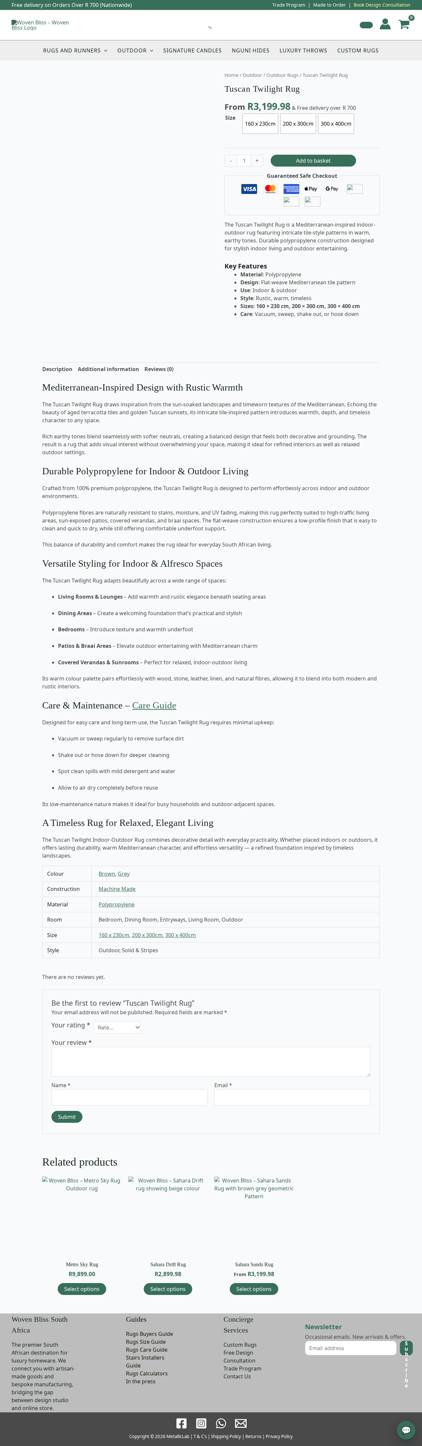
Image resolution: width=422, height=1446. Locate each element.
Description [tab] (57, 369)
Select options (82, 1289)
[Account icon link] (385, 24)
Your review (71, 1042)
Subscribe (406, 1348)
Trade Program (288, 5)
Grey (124, 873)
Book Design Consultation (382, 5)
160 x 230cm (114, 935)
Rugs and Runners (72, 50)
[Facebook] (181, 1423)
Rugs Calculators (147, 1373)
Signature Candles (192, 50)
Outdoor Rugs (282, 75)
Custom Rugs (358, 50)
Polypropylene (117, 904)
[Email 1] (241, 1423)
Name (61, 1085)
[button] (104, 50)
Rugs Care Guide (146, 1349)
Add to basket (313, 160)
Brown (107, 873)
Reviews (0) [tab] (158, 369)
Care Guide (154, 705)
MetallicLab (177, 1436)
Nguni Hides (251, 50)
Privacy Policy (279, 1436)
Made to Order (329, 5)
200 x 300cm (147, 935)
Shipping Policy (226, 1436)
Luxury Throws (303, 50)
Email (223, 1085)
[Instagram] (201, 1423)
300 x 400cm (180, 935)
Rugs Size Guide (146, 1341)
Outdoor (132, 50)
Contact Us (237, 1376)
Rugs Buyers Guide (149, 1333)
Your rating (70, 1025)
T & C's (200, 1436)
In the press (141, 1381)
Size (230, 117)
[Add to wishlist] (366, 25)
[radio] (260, 124)
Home (231, 75)
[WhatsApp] (221, 1423)
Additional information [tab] (108, 369)
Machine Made (117, 889)
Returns (253, 1436)
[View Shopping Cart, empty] (404, 25)
